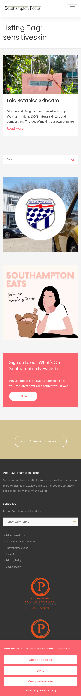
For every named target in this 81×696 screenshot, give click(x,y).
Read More (15, 128)
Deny (40, 670)
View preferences (40, 681)
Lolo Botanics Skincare (33, 100)
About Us (11, 554)
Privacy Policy (48, 690)
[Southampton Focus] (22, 8)
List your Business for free (20, 541)
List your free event (17, 547)
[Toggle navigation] (72, 8)
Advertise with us (15, 535)
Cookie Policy (30, 690)
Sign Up (26, 396)
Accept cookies (40, 660)
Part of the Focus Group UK (40, 441)
